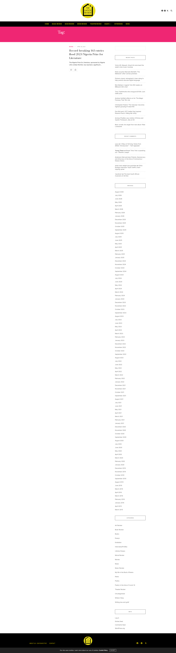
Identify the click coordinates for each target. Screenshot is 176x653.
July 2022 (118, 361)
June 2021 (118, 406)
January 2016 (119, 503)
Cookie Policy (103, 650)
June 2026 (118, 199)
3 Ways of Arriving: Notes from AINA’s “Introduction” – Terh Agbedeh (128, 145)
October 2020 (119, 433)
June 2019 (118, 485)
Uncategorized (120, 593)
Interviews (118, 24)
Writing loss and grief (122, 602)
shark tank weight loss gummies (125, 165)
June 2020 (118, 447)
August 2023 (119, 316)
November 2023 (120, 306)
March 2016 (119, 496)
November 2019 (120, 471)
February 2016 (120, 499)
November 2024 (120, 264)
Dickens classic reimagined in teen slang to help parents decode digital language (129, 79)
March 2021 (119, 416)
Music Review (57, 24)
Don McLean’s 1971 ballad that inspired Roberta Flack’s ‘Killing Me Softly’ (128, 112)
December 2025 (120, 219)
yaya (116, 144)
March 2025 (119, 250)
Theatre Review (95, 24)
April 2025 (118, 247)
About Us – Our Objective (38, 643)
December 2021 (120, 385)
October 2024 (119, 268)
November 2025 (120, 223)
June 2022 (118, 364)
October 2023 (119, 309)
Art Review (118, 525)
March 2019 (119, 489)
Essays (106, 24)
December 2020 (120, 427)
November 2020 (120, 430)
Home (47, 24)
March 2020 (119, 458)
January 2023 (119, 340)
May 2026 (118, 202)
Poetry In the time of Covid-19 (125, 585)
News (128, 24)
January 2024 (119, 299)
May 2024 (118, 285)
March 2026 (119, 209)
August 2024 (119, 275)
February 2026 (120, 212)
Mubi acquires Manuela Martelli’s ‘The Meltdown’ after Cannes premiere (127, 72)
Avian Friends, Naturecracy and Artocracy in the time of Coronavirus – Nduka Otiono (130, 159)
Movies (117, 559)
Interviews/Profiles (121, 547)
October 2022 (119, 351)
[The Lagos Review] (88, 10)
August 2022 (119, 357)
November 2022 (120, 347)
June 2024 (118, 282)
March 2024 (119, 292)
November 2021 (120, 389)
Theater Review (120, 589)
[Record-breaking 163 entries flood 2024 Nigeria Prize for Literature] (71, 70)
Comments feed (120, 625)
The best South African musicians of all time (127, 175)
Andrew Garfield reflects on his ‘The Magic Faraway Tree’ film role (129, 99)
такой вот (118, 174)
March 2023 (119, 333)
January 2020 (119, 465)
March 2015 (119, 509)
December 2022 (120, 344)
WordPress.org (120, 628)
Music (117, 564)
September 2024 (120, 271)
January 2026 (119, 216)
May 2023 (118, 326)
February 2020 (120, 461)
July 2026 (118, 195)
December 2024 (120, 261)
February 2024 (120, 295)
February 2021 (120, 420)
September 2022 (120, 354)
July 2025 (118, 237)
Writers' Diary (119, 598)
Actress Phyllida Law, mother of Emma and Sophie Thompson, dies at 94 (129, 119)
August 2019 (119, 482)
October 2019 (119, 475)
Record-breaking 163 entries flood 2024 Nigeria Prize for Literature (86, 54)
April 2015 (118, 506)
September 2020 (120, 437)
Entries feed (119, 621)
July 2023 (118, 320)
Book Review (69, 24)
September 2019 (120, 478)
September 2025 (120, 230)
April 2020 (118, 454)
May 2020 (118, 451)
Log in (117, 618)
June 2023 (118, 323)
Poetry (117, 581)
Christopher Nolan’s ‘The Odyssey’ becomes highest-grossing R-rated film (129, 105)
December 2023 (120, 302)
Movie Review (82, 24)
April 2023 (118, 330)
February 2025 (120, 254)
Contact (52, 643)
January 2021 (119, 423)
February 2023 (120, 337)
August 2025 (119, 233)
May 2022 (118, 368)
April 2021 (118, 413)
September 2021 (120, 395)
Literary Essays (120, 551)
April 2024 (118, 288)
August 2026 (119, 192)
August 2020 (119, 440)
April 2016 (118, 492)
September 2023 (120, 313)
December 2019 (120, 468)
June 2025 (118, 240)
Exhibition (118, 542)
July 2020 (118, 444)
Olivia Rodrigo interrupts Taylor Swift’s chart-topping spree (128, 167)
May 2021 (118, 409)
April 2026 (118, 206)
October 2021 (119, 392)
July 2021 (118, 402)
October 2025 (119, 226)
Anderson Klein (120, 157)
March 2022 (119, 375)
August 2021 (119, 399)
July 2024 (118, 278)
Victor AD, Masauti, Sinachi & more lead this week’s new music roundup (129, 66)
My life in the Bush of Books (124, 572)
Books (71, 46)
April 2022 (118, 371)
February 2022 (120, 378)
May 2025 (118, 244)
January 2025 (119, 257)
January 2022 (119, 382)
